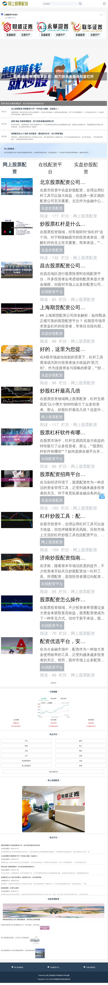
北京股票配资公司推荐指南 (70, 181)
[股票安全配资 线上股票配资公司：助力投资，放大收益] (44, 928)
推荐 (80, 766)
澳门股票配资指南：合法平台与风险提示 (15, 937)
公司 (26, 756)
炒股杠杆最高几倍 (60, 390)
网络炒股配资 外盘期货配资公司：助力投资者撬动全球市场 (20, 845)
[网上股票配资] (15, 3)
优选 (80, 761)
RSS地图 (59, 975)
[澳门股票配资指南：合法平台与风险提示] (35, 940)
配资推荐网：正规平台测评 (10, 888)
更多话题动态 (53, 772)
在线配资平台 (52, 291)
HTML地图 (66, 975)
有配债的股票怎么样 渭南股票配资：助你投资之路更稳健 (21, 919)
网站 (80, 751)
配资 (80, 741)
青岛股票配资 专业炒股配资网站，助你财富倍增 (18, 950)
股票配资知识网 (59, 979)
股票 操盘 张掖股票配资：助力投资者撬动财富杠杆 (22, 103)
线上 (80, 746)
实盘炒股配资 (52, 208)
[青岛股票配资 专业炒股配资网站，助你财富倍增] (40, 953)
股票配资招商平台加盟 (65, 473)
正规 (26, 751)
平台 (26, 741)
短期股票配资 (26, 761)
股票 (26, 746)
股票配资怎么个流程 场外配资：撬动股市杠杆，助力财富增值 (37, 133)
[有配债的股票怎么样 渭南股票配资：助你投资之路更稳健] (53, 910)
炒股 (80, 756)
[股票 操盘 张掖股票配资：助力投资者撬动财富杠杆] (53, 76)
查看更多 (53, 683)
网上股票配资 (52, 416)
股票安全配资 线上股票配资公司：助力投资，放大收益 (20, 925)
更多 (101, 14)
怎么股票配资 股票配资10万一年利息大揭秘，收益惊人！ (35, 108)
